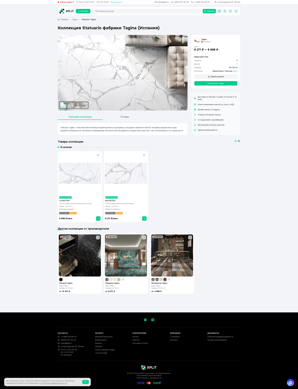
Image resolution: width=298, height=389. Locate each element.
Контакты (174, 340)
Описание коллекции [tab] (80, 116)
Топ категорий (101, 353)
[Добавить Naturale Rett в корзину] (144, 218)
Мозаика (98, 346)
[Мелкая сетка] (238, 141)
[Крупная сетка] (235, 141)
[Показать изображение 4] (85, 105)
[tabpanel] (123, 129)
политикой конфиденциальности (53, 383)
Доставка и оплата (140, 343)
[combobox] (149, 11)
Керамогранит (218, 71)
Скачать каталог (217, 77)
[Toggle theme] (236, 11)
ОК (85, 382)
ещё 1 (235, 71)
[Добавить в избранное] (98, 155)
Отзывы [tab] (125, 116)
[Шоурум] (219, 11)
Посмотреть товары (216, 83)
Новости (136, 340)
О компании (174, 337)
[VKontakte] (153, 320)
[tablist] (102, 117)
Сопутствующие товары (105, 350)
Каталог (136, 337)
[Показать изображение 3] (77, 105)
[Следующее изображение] (184, 73)
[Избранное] (230, 11)
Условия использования (217, 340)
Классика (228, 71)
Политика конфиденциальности (220, 337)
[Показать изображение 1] (63, 105)
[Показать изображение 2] (70, 105)
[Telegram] (145, 320)
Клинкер (98, 343)
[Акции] (225, 11)
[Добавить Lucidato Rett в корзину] (98, 218)
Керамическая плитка (104, 337)
